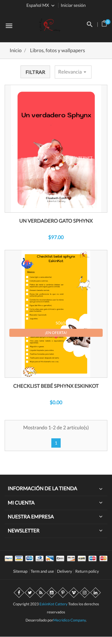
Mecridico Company (69, 620)
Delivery (64, 571)
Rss (40, 592)
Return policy (87, 571)
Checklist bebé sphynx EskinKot (56, 386)
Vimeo (73, 592)
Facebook (19, 592)
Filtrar (35, 72)
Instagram (84, 592)
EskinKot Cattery (54, 604)
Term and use (42, 571)
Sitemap (20, 571)
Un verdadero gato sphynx (56, 221)
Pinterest (63, 592)
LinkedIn (95, 592)
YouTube (51, 592)
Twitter (30, 592)
